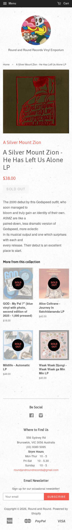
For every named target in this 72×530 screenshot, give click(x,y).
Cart (66, 3)
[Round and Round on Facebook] (31, 416)
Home (6, 64)
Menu (12, 3)
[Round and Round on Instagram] (41, 416)
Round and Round (39, 509)
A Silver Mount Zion (22, 142)
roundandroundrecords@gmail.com (36, 470)
